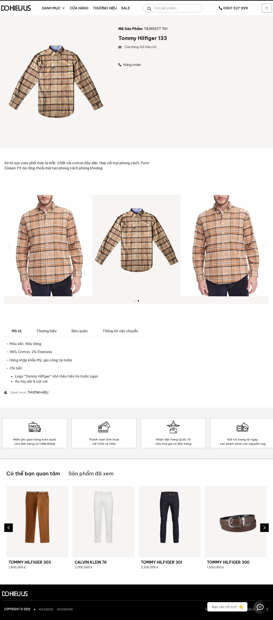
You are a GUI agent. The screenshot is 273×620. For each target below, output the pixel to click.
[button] (9, 246)
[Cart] (267, 8)
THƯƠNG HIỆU (38, 392)
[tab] (16, 331)
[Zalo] (260, 607)
